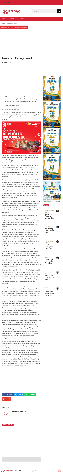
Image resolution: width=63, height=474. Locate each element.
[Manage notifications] (59, 470)
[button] (8, 394)
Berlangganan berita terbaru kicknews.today (14, 27)
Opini (12, 19)
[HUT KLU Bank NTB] (52, 202)
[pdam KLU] (52, 127)
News (3, 19)
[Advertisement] (31, 42)
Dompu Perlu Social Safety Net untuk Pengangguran (49, 295)
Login (14, 2)
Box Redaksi (6, 2)
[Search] (59, 11)
